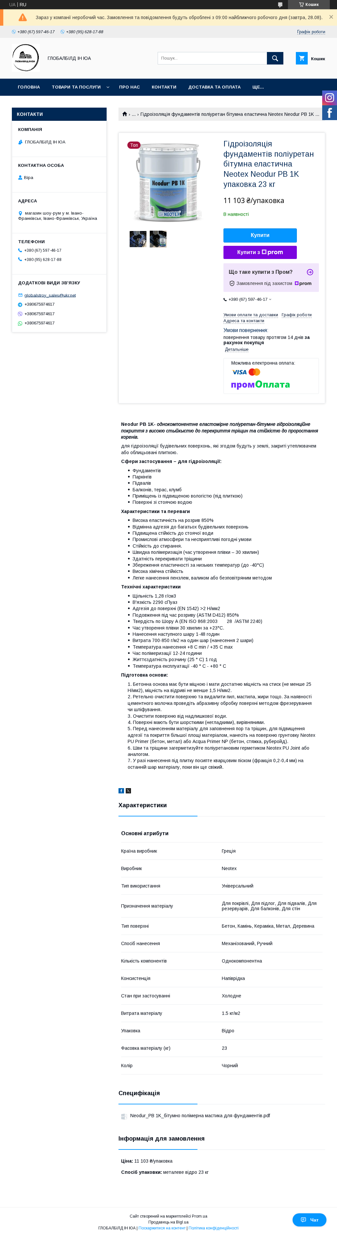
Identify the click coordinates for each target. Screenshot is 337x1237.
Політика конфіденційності (214, 1228)
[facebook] (121, 791)
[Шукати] (275, 58)
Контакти (164, 87)
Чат (314, 1220)
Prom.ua (199, 1216)
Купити (260, 235)
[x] (128, 791)
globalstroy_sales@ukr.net (50, 295)
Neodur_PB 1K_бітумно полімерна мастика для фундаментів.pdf (200, 1115)
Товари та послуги (76, 87)
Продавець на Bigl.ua (168, 1222)
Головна (29, 87)
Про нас (129, 87)
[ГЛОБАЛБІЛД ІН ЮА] (26, 70)
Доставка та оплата (214, 87)
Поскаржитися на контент (162, 1228)
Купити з (248, 252)
